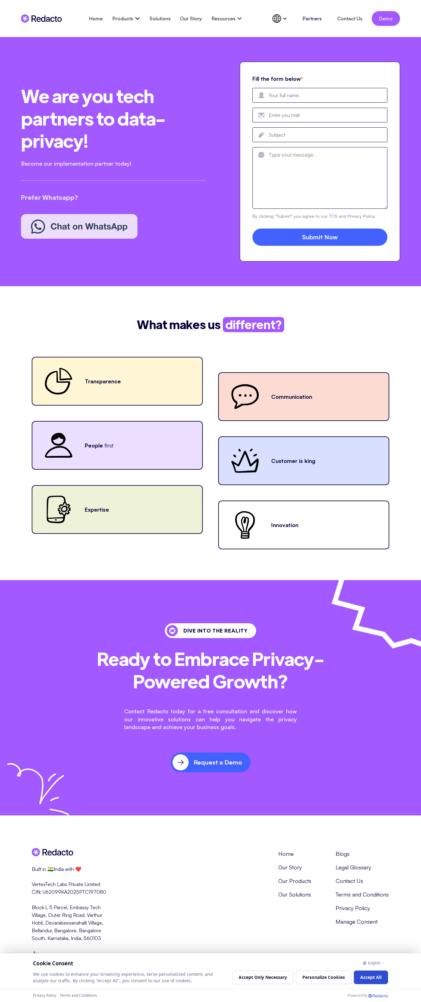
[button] (126, 18)
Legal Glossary (353, 867)
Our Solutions (294, 894)
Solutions (160, 18)
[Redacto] (378, 996)
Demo (386, 18)
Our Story (191, 18)
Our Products (294, 880)
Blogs (342, 853)
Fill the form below (277, 78)
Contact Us (349, 18)
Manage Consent (357, 921)
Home (96, 18)
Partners (312, 18)
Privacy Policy (353, 908)
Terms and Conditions (362, 894)
